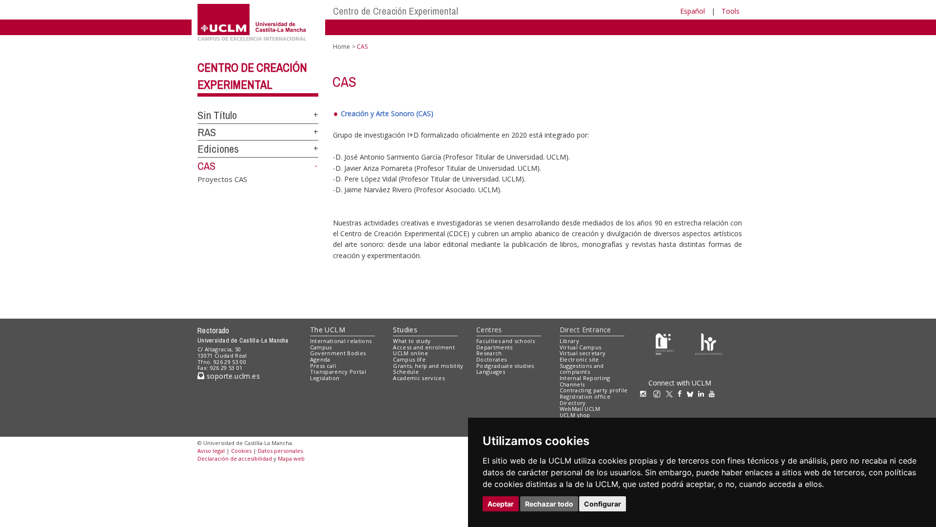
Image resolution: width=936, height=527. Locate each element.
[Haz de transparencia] (665, 342)
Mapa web (291, 458)
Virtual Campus (581, 347)
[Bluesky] (692, 393)
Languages (490, 371)
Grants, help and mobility (428, 365)
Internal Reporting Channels (585, 381)
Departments (494, 347)
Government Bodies (338, 353)
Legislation (325, 378)
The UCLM (327, 329)
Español (692, 11)
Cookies (241, 450)
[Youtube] (714, 393)
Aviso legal (211, 450)
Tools (731, 11)
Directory (573, 402)
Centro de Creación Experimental (395, 11)
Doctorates (491, 359)
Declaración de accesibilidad (234, 458)
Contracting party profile (594, 390)
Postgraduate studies (505, 365)
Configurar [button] (602, 504)
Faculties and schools (505, 341)
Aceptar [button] (501, 504)
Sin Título (217, 115)
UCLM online (410, 353)
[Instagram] (645, 393)
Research (489, 353)
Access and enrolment (424, 347)
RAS (206, 132)
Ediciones (218, 149)
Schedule (406, 371)
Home (341, 46)
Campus (321, 347)
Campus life (409, 359)
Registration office (585, 396)
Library (569, 341)
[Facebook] (682, 393)
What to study (411, 341)
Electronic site (579, 359)
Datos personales (280, 450)
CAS (206, 166)
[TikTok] (659, 393)
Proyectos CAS (222, 178)
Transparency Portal (338, 371)
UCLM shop (575, 415)
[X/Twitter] (672, 393)
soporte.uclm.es (232, 376)
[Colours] (708, 342)
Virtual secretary (583, 353)
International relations (341, 341)
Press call (323, 365)
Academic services (419, 378)
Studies (405, 329)
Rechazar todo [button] (549, 504)
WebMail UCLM (580, 408)
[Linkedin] (701, 393)
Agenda (320, 359)
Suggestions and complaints (582, 369)
